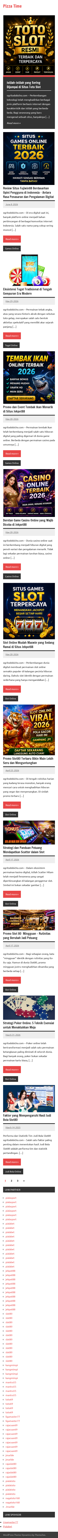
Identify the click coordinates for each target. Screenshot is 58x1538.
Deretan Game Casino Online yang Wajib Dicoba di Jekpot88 (28, 522)
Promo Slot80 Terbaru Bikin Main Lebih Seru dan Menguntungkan (28, 760)
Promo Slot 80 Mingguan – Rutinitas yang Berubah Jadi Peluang (26, 935)
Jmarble (10, 1506)
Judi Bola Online (13, 1171)
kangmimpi (12, 1365)
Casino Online (12, 576)
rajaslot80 (11, 1463)
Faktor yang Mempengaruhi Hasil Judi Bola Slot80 (27, 1117)
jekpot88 (10, 1270)
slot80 (9, 1313)
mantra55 (11, 1382)
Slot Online (10, 698)
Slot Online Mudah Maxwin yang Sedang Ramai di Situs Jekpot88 (28, 644)
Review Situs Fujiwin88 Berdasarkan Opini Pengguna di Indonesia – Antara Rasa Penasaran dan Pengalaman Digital (28, 192)
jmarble (10, 1455)
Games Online (12, 248)
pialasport (11, 1197)
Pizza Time (12, 6)
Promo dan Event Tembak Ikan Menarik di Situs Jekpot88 (28, 409)
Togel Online (11, 345)
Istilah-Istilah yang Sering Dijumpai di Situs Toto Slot (24, 84)
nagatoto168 (13, 1498)
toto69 (9, 1399)
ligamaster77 (13, 1416)
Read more (13, 123)
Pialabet (7, 1526)
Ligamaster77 (10, 1522)
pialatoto (10, 1480)
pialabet (10, 1223)
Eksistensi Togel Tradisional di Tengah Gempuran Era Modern (27, 291)
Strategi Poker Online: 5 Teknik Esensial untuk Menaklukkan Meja (28, 1025)
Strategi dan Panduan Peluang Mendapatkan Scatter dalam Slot (23, 850)
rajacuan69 (11, 1425)
